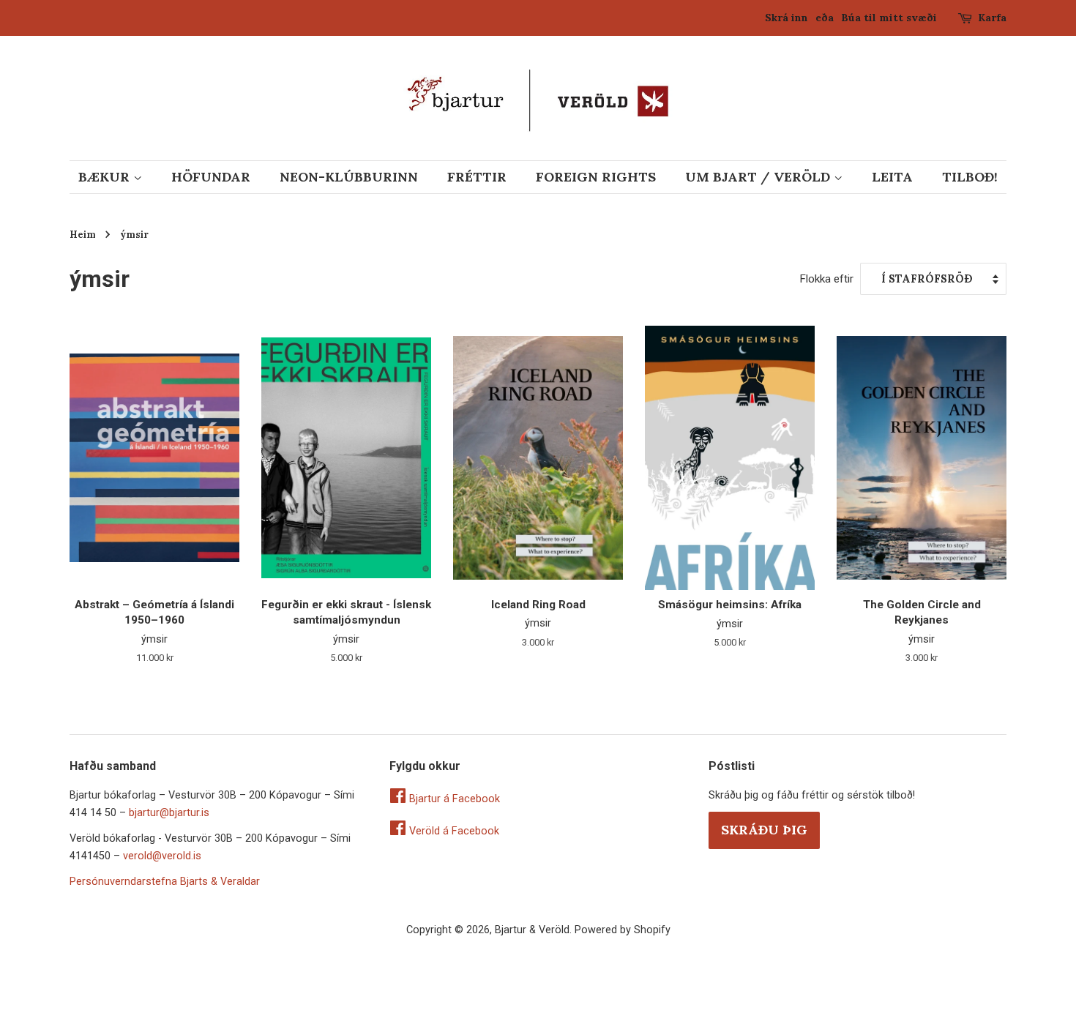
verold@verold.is (162, 856)
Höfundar (210, 176)
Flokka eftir (826, 278)
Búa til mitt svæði (889, 17)
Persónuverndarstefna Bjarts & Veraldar (165, 881)
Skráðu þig (764, 829)
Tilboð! (970, 176)
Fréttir (477, 176)
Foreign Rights (596, 176)
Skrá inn (786, 17)
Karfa (992, 17)
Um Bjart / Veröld (759, 176)
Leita (892, 176)
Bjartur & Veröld (532, 930)
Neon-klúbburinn (349, 176)
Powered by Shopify (622, 930)
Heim (83, 234)
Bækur (105, 176)
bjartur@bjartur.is (169, 813)
